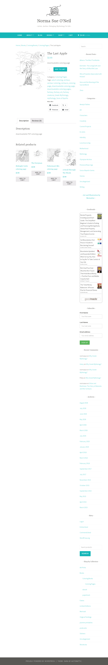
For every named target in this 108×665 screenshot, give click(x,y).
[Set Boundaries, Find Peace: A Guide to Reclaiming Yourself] (99, 243)
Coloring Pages (44, 45)
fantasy (50, 92)
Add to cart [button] (22, 179)
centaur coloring (53, 83)
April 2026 (83, 425)
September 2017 (86, 469)
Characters (83, 115)
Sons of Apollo (62, 98)
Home (20, 35)
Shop (60, 35)
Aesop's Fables (85, 104)
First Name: (84, 313)
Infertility (83, 137)
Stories (82, 176)
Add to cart (60, 69)
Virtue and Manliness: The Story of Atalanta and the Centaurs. (90, 386)
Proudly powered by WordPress (40, 661)
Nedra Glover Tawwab (86, 247)
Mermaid (83, 611)
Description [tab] (24, 120)
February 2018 (85, 463)
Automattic (77, 661)
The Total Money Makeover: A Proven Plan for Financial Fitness (88, 287)
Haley (82, 364)
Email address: (85, 332)
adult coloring (57, 80)
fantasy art (58, 92)
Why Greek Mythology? (93, 364)
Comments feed (85, 532)
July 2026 (83, 408)
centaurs (64, 83)
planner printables (86, 622)
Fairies (82, 600)
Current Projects (85, 126)
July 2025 (83, 436)
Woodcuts (83, 644)
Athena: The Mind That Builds (89, 60)
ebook (84, 589)
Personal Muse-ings (86, 165)
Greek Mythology (61, 95)
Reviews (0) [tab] (37, 120)
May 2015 (83, 496)
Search (85, 553)
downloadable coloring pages (59, 89)
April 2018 (83, 452)
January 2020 (84, 447)
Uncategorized (85, 181)
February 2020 (85, 441)
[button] (41, 55)
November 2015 (85, 480)
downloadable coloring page (63, 86)
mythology (51, 98)
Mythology (83, 154)
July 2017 (83, 474)
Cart (71, 35)
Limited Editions (85, 606)
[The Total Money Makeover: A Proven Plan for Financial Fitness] (99, 288)
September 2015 (86, 491)
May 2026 (83, 419)
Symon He (84, 236)
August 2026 (84, 403)
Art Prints (83, 567)
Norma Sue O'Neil (54, 21)
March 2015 (84, 507)
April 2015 (83, 502)
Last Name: (84, 322)
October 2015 (84, 485)
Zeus (81, 90)
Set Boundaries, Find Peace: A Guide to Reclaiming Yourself (87, 242)
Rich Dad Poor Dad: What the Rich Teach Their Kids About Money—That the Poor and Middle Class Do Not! (89, 273)
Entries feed (84, 527)
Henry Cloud (84, 264)
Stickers (82, 633)
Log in (82, 521)
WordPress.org (85, 538)
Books (49, 35)
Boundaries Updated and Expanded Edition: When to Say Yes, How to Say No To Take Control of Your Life (90, 256)
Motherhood (84, 148)
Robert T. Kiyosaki (85, 281)
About (29, 35)
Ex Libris (82, 132)
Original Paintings (85, 617)
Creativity (83, 121)
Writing (82, 187)
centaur (67, 80)
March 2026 (84, 430)
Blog (40, 35)
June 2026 (83, 414)
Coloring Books (32, 45)
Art (81, 110)
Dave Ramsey (84, 292)
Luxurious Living (85, 143)
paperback (86, 595)
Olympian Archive (86, 159)
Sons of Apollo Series (87, 170)
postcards (83, 628)
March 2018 (84, 458)
